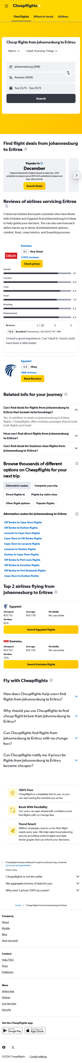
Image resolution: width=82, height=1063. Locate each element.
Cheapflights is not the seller (24, 876)
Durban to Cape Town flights (21, 554)
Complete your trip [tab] (46, 485)
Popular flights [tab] (45, 503)
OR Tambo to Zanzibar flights (21, 565)
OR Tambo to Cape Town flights (23, 522)
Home (18, 905)
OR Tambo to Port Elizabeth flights (25, 570)
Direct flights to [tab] (15, 494)
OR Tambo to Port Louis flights (22, 559)
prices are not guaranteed (18, 865)
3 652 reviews (30, 257)
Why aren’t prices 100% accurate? (28, 890)
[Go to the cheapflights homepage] (27, 6)
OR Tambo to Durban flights (21, 527)
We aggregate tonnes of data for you (29, 883)
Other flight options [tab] (18, 503)
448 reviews (28, 372)
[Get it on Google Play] (12, 1030)
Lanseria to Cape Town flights (22, 533)
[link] (34, 186)
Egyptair (26, 361)
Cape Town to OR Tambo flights (23, 538)
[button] (6, 6)
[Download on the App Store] (35, 1030)
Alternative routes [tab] (17, 485)
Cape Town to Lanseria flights (22, 543)
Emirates (26, 245)
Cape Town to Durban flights (21, 575)
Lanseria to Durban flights (20, 549)
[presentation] (25, 149)
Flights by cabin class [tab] (44, 494)
